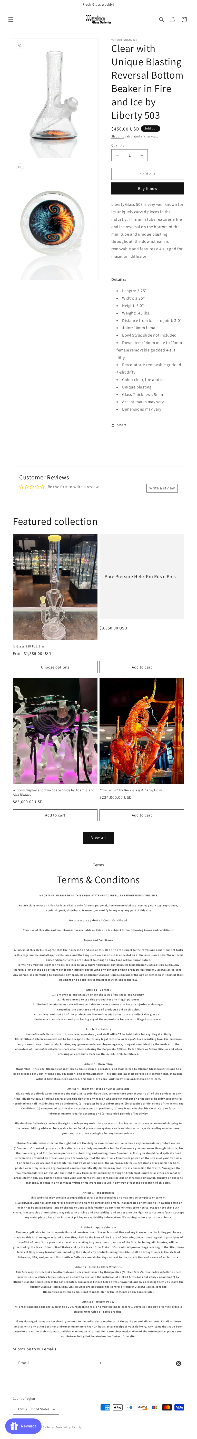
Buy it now (147, 188)
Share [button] (122, 425)
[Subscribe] (99, 1363)
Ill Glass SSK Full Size (29, 646)
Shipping (117, 136)
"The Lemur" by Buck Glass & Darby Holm (131, 790)
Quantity (117, 145)
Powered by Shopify (68, 1427)
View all (98, 837)
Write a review (162, 488)
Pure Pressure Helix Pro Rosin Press (141, 576)
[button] (10, 19)
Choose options (55, 667)
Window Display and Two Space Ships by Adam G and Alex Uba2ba (53, 792)
